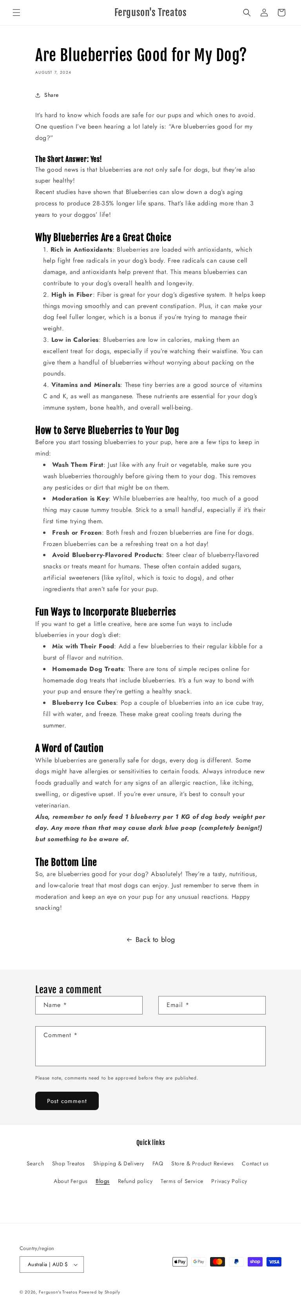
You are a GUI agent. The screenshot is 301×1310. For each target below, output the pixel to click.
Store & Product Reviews (202, 1163)
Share (51, 95)
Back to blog (155, 939)
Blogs (103, 1181)
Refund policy (135, 1181)
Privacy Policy (229, 1181)
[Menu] (16, 12)
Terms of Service (182, 1181)
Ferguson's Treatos (58, 1292)
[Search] (247, 12)
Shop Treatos (68, 1163)
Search (35, 1163)
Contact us (255, 1163)
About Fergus (70, 1181)
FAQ (157, 1163)
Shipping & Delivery (118, 1163)
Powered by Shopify (99, 1292)
